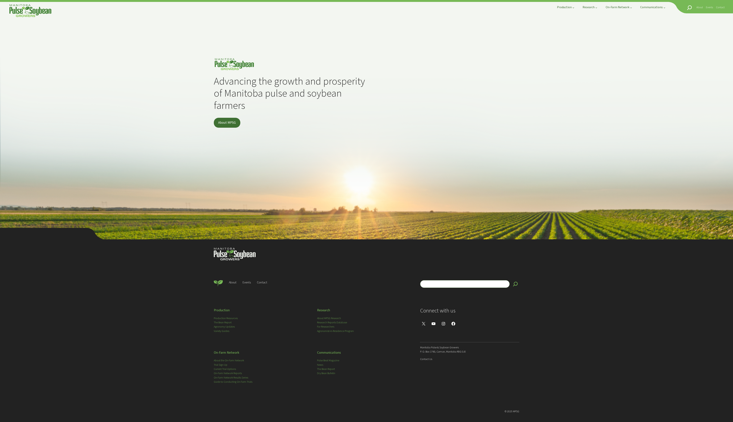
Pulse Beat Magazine (328, 360)
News (320, 365)
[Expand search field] (689, 7)
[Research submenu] (596, 8)
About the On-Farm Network (229, 360)
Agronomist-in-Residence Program (335, 331)
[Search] (515, 284)
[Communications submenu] (664, 8)
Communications (329, 352)
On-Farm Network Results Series (231, 378)
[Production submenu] (573, 8)
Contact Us (426, 359)
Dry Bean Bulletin (326, 373)
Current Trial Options (225, 369)
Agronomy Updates (224, 327)
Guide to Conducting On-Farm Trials (233, 382)
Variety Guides (221, 331)
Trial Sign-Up (220, 365)
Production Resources (226, 318)
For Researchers (325, 327)
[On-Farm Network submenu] (631, 8)
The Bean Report (223, 322)
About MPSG (227, 122)
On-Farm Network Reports (228, 373)
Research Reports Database (332, 322)
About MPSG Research (329, 318)
